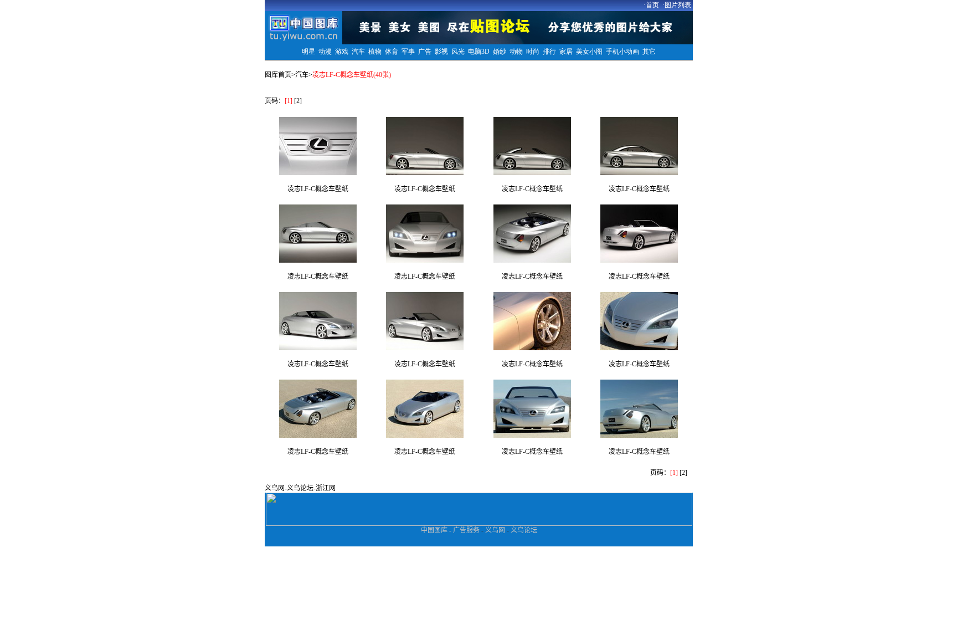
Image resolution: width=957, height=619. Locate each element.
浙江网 (326, 488)
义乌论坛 (300, 488)
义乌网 (275, 488)
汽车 (301, 75)
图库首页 (278, 75)
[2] (298, 101)
